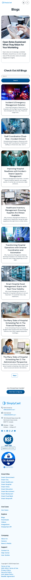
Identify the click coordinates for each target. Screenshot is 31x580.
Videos (3, 522)
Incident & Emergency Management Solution (16, 103)
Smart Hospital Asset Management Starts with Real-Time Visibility (16, 286)
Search (15, 80)
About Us (4, 539)
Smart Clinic (5, 487)
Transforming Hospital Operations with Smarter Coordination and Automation (15, 249)
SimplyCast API (6, 527)
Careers (4, 541)
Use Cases (4, 510)
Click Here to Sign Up (15, 392)
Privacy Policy (6, 570)
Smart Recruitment (7, 491)
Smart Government (7, 477)
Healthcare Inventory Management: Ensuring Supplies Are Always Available (15, 211)
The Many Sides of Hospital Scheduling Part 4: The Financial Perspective (15, 323)
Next (14, 375)
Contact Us (5, 550)
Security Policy (6, 572)
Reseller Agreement (8, 576)
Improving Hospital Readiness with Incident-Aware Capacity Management (15, 172)
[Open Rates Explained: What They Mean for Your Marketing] (15, 27)
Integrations (5, 524)
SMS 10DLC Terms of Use (9, 568)
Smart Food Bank (7, 496)
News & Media (6, 543)
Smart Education (7, 489)
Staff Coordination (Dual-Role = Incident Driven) (15, 137)
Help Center (5, 553)
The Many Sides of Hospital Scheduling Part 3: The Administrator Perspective (15, 359)
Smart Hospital (6, 484)
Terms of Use (5, 566)
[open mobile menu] (27, 2)
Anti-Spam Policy (7, 574)
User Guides (5, 555)
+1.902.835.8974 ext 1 (9, 415)
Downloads (5, 520)
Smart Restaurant (7, 494)
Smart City (5, 480)
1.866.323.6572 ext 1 (9, 409)
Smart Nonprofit (6, 498)
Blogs (3, 517)
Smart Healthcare (7, 482)
